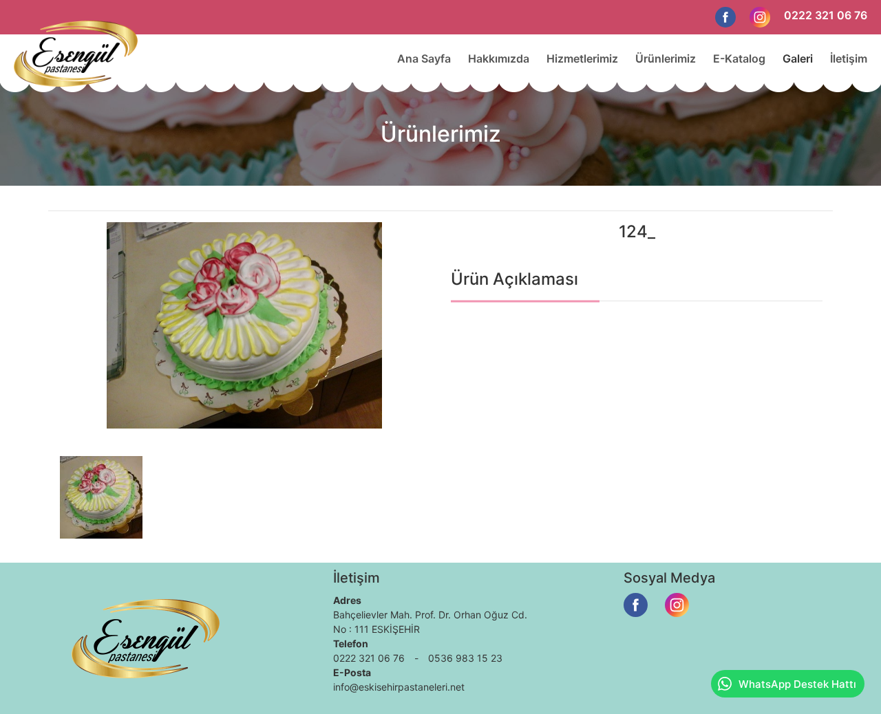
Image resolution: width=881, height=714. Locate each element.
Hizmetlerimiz (582, 58)
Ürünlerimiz (665, 58)
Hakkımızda (498, 58)
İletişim (848, 58)
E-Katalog (739, 58)
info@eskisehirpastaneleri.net (399, 687)
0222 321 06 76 (825, 15)
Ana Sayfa (424, 58)
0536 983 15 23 (465, 658)
